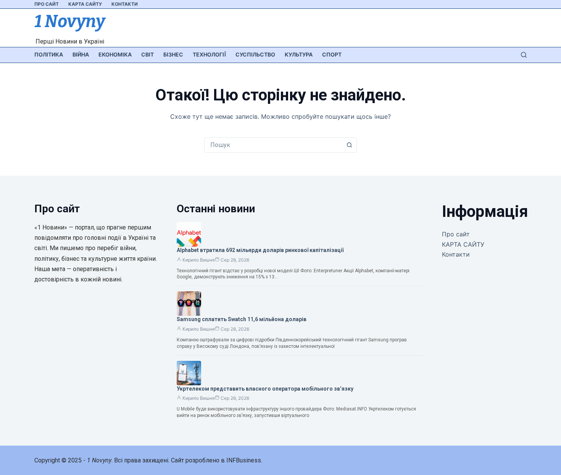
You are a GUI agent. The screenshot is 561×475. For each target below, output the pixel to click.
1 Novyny (69, 21)
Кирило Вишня (198, 260)
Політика (48, 54)
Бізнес (173, 54)
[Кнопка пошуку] (349, 145)
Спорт (332, 54)
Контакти (124, 4)
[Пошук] (524, 55)
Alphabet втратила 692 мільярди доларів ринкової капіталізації (260, 250)
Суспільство (255, 54)
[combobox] (273, 145)
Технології (209, 54)
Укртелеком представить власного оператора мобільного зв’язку (265, 389)
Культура (299, 54)
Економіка (115, 54)
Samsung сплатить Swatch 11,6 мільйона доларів (241, 319)
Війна (81, 54)
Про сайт (46, 4)
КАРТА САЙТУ (85, 4)
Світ (147, 54)
